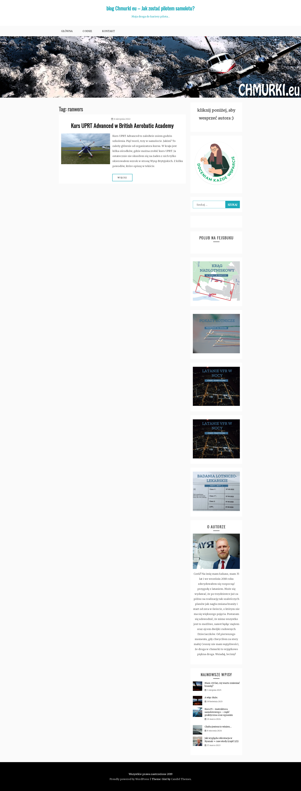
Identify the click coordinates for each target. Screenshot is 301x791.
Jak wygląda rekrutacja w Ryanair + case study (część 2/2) (222, 740)
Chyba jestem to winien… (218, 726)
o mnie (87, 31)
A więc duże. (211, 697)
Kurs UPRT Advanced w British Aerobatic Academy (122, 125)
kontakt (108, 31)
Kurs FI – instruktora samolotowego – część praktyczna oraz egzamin (219, 712)
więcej (122, 177)
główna (67, 31)
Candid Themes (181, 779)
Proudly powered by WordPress (129, 779)
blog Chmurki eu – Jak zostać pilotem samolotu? (150, 8)
